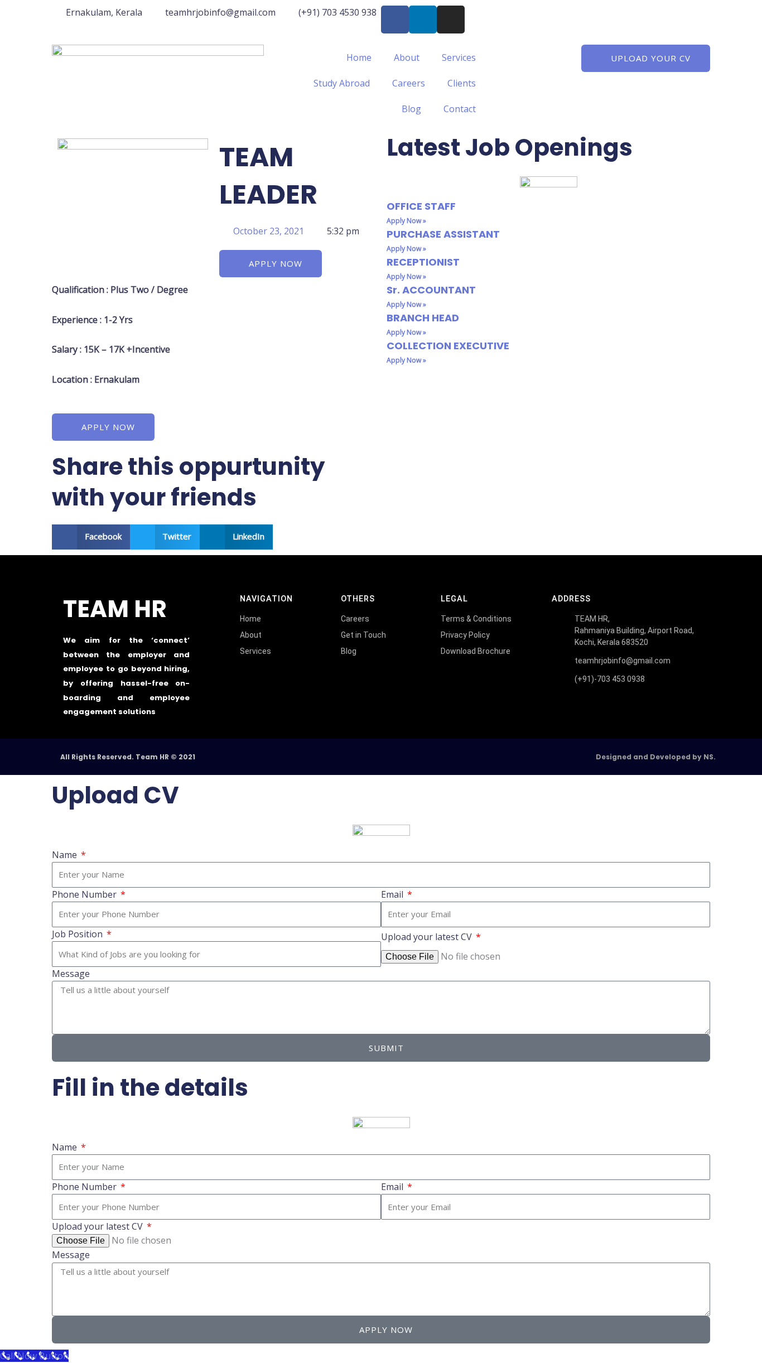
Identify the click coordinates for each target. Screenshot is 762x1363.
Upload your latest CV (427, 937)
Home (359, 57)
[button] (91, 537)
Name (65, 855)
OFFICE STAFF (421, 206)
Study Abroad (342, 83)
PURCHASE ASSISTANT (443, 234)
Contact (459, 109)
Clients (461, 83)
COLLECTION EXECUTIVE (448, 346)
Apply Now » (406, 220)
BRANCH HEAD (423, 318)
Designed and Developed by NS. (656, 757)
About (406, 57)
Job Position (78, 934)
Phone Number (85, 894)
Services (459, 57)
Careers (408, 83)
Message (71, 973)
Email (393, 894)
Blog (411, 109)
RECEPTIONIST (423, 262)
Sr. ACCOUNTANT (431, 290)
